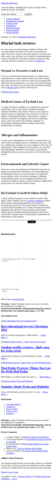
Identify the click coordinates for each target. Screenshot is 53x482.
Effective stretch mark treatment (36, 437)
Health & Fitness (13, 28)
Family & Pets (12, 23)
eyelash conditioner (36, 201)
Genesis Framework (42, 476)
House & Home (12, 30)
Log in (14, 479)
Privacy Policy (12, 409)
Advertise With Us (13, 404)
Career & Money (13, 19)
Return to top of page (9, 472)
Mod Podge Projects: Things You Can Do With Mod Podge (25, 369)
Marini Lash (12, 87)
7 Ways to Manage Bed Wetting (29, 448)
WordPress (5, 479)
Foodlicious (11, 26)
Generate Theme (24, 476)
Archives (10, 414)
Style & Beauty (12, 32)
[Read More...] (45, 377)
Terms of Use (11, 411)
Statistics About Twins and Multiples (25, 386)
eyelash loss (40, 61)
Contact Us (10, 407)
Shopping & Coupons (15, 21)
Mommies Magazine (9, 3)
